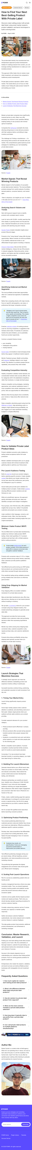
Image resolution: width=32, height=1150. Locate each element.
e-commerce (12, 605)
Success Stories (5, 1138)
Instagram (6, 360)
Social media (5, 352)
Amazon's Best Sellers (7, 247)
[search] (26, 2)
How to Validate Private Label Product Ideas (15, 103)
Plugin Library (15, 1135)
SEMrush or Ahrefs (6, 405)
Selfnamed (13, 128)
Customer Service (18, 7)
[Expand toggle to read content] (28, 982)
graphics (27, 489)
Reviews (27, 7)
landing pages (17, 545)
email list (8, 474)
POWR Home (5, 1135)
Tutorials (23, 1135)
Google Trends (5, 230)
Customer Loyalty (6, 7)
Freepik (8, 173)
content (3, 478)
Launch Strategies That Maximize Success (14, 106)
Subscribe (25, 1124)
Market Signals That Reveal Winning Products (15, 101)
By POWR (3, 33)
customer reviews (12, 326)
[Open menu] (30, 2)
